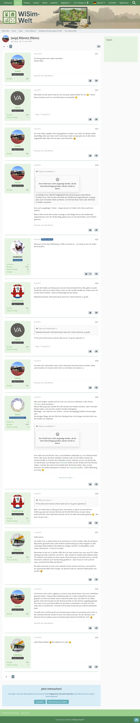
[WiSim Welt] (70, 17)
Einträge (9, 272)
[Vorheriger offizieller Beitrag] (90, 273)
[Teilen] (99, 46)
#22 (96, 90)
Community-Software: (70, 720)
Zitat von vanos (44, 500)
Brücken (38, 404)
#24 (96, 165)
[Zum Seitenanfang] (136, 720)
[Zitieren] (96, 80)
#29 (96, 397)
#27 (96, 322)
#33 (96, 637)
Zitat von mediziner (46, 171)
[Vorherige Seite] (4, 46)
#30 (96, 494)
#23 (96, 129)
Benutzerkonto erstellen (58, 702)
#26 (96, 283)
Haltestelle (63, 462)
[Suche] (134, 2)
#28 (96, 361)
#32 (96, 589)
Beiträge (9, 79)
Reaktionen (10, 264)
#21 (96, 54)
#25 (96, 239)
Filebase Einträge (12, 117)
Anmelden (112, 3)
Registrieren (124, 3)
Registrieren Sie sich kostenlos (61, 694)
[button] (99, 2)
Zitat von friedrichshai (47, 328)
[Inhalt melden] (90, 80)
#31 (96, 532)
